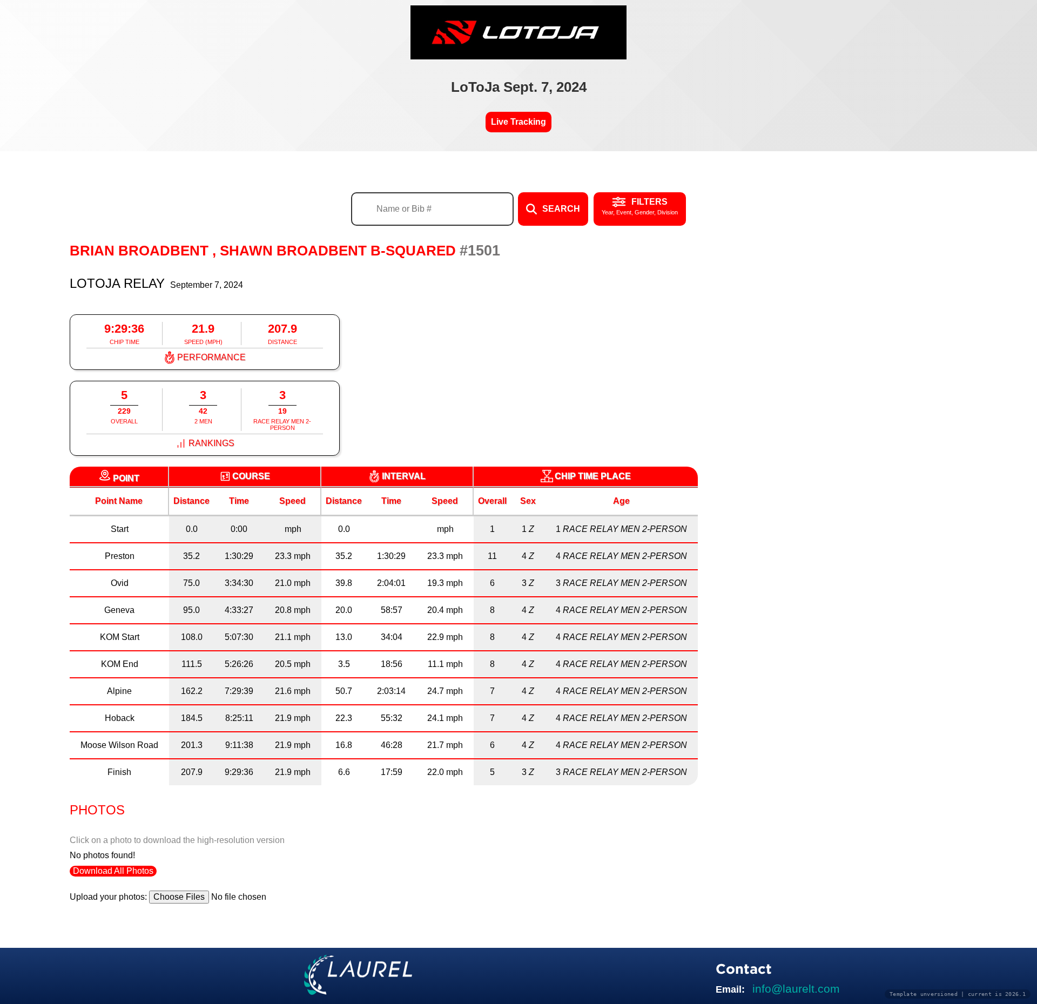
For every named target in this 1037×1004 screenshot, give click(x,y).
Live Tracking (518, 121)
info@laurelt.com (796, 988)
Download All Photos (113, 870)
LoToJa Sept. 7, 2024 (519, 87)
